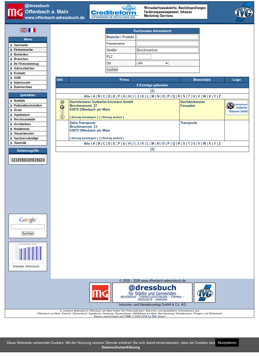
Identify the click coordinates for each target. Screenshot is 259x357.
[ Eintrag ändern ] (112, 117)
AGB (17, 77)
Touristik (20, 142)
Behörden (21, 54)
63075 (74, 109)
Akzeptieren (227, 343)
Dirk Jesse (158, 316)
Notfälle (19, 100)
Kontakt (19, 73)
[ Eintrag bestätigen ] (84, 117)
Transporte (188, 123)
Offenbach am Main (95, 109)
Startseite (21, 45)
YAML (127, 316)
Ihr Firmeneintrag (26, 63)
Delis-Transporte (82, 123)
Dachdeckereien (192, 102)
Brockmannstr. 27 (83, 106)
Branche (112, 37)
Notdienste (22, 129)
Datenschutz (23, 87)
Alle (87, 96)
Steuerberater (24, 133)
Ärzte (18, 110)
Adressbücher (24, 68)
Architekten (22, 124)
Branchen (21, 59)
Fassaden (187, 106)
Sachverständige (26, 138)
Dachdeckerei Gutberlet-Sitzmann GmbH (101, 102)
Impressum (22, 82)
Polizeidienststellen (28, 105)
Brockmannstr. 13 (83, 127)
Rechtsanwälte (24, 119)
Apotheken (22, 114)
